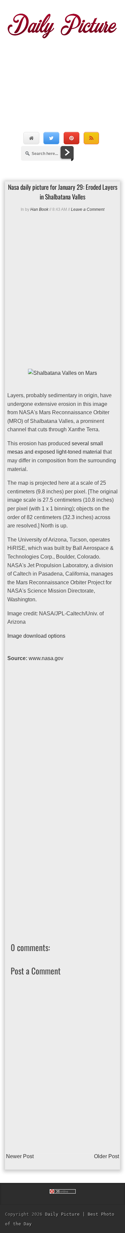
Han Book (39, 209)
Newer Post (20, 1156)
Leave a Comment (87, 209)
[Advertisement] (62, 78)
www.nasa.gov (46, 658)
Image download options (36, 636)
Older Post (106, 1156)
